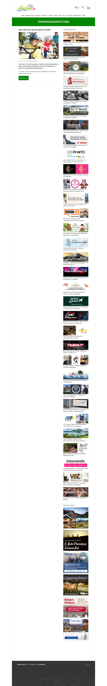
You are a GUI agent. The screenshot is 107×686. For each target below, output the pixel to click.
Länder (50, 15)
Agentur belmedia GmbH (31, 60)
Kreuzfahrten (77, 15)
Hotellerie (69, 15)
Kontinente (44, 15)
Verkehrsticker (29, 15)
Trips (60, 15)
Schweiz (55, 15)
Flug (63, 15)
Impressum (21, 664)
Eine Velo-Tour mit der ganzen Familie (35, 30)
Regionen (37, 15)
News (22, 15)
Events (84, 15)
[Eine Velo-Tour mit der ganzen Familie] (39, 45)
